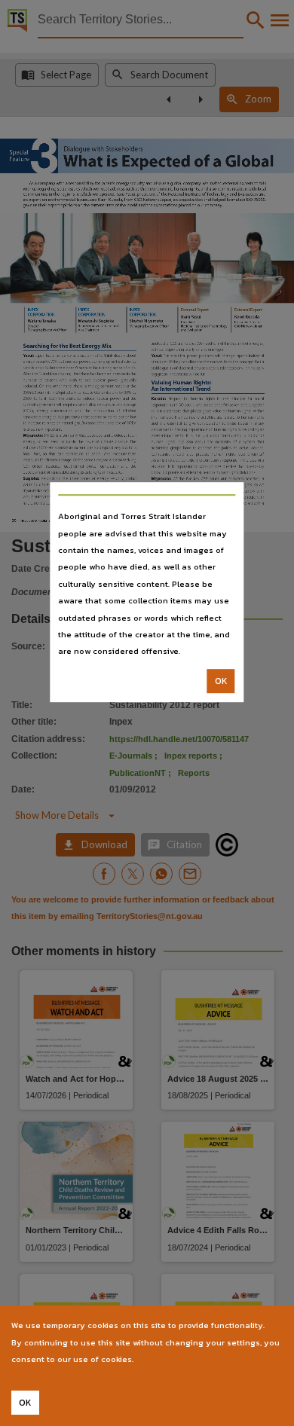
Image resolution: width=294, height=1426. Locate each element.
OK (221, 681)
